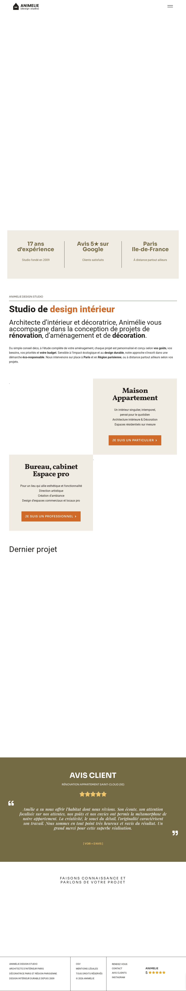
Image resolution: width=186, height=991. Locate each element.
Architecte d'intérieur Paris (26, 968)
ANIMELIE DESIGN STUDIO (23, 964)
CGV (78, 964)
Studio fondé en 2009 (36, 260)
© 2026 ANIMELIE (85, 978)
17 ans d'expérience (35, 246)
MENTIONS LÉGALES (87, 968)
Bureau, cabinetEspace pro (51, 470)
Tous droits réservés (89, 973)
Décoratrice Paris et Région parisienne (33, 973)
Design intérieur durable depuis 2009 (31, 978)
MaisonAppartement (134, 394)
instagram (118, 977)
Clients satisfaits (93, 260)
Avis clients (119, 972)
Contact (117, 968)
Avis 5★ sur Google (93, 246)
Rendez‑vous (119, 964)
